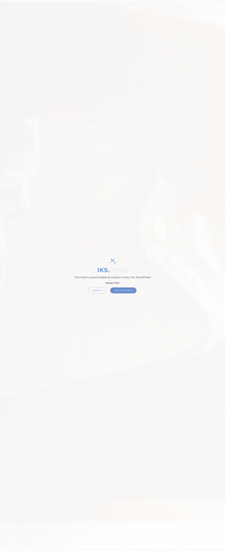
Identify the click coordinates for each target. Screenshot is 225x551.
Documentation (123, 290)
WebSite (97, 290)
